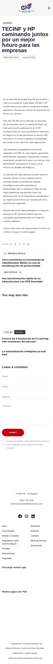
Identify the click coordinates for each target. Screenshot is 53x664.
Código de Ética (18, 653)
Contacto (35, 536)
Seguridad (6, 558)
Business (7, 23)
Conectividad (8, 531)
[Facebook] (20, 516)
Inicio (4, 526)
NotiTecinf (35, 526)
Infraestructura (8, 553)
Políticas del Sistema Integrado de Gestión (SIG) (25, 658)
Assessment (36, 545)
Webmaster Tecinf (11, 57)
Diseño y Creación (10, 536)
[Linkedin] (33, 516)
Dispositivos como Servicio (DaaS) (10, 542)
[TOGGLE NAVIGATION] (42, 8)
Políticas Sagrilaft (31, 653)
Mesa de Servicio (38, 541)
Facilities (6, 549)
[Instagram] (26, 516)
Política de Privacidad (12, 648)
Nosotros (35, 531)
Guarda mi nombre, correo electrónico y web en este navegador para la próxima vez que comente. (27, 444)
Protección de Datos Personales (33, 648)
